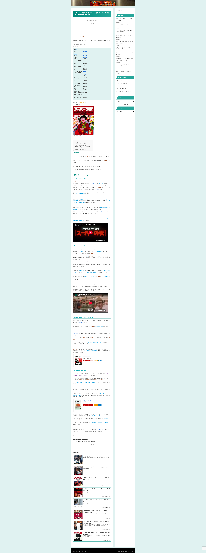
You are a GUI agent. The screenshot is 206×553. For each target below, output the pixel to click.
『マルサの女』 (97, 203)
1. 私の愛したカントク (120, 80)
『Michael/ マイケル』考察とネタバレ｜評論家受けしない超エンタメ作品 (124, 59)
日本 (87, 454)
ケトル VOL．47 (86, 370)
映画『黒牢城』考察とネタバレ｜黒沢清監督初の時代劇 (124, 53)
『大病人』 (89, 196)
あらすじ (76, 142)
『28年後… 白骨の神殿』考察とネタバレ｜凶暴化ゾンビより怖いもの (124, 48)
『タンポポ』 (81, 336)
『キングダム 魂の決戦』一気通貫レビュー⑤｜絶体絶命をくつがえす (124, 31)
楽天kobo (91, 375)
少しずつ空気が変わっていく (81, 149)
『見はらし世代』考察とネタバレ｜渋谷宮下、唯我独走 (124, 19)
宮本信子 (85, 55)
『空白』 (102, 226)
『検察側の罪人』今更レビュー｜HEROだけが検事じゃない (124, 36)
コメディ (83, 454)
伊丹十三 (85, 51)
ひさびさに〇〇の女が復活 (81, 145)
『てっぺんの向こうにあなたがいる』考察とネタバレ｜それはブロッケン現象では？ (124, 71)
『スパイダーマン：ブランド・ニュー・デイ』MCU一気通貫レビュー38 (124, 25)
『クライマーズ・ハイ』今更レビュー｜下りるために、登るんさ (124, 42)
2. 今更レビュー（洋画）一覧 (121, 83)
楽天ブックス (86, 375)
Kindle (100, 375)
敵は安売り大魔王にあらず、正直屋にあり (84, 147)
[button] (133, 10)
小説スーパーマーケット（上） (89, 415)
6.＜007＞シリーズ (119, 93)
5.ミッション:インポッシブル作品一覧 (123, 91)
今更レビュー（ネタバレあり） (81, 143)
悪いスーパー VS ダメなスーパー (83, 146)
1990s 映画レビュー (77, 454)
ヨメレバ (87, 371)
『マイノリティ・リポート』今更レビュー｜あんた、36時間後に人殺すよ (124, 65)
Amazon (95, 375)
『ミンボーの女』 (93, 198)
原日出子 (85, 71)
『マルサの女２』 (101, 444)
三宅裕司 (85, 74)
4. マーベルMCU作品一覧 (121, 88)
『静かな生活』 (95, 196)
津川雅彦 (85, 57)
